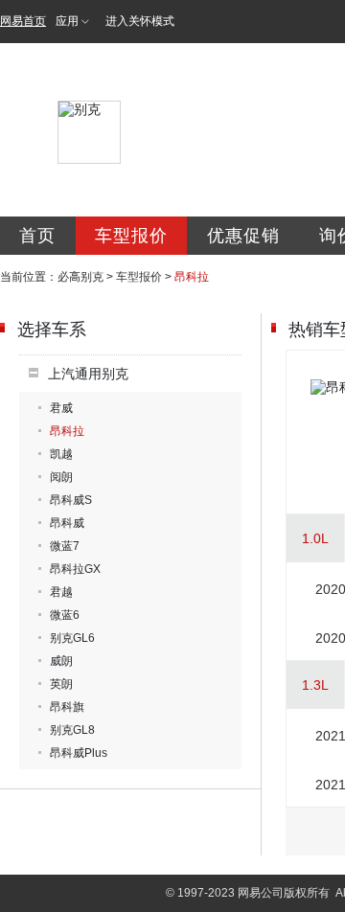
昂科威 (67, 523)
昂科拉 (67, 431)
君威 (61, 408)
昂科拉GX (75, 569)
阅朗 (61, 477)
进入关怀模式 (139, 21)
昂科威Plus (78, 753)
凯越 (61, 454)
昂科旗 (67, 707)
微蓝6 (65, 615)
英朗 (61, 684)
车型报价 (131, 235)
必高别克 (81, 277)
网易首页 (23, 21)
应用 (67, 21)
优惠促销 (243, 235)
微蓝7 (65, 546)
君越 (61, 592)
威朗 (61, 661)
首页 (37, 235)
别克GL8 (72, 730)
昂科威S (71, 500)
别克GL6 (72, 638)
